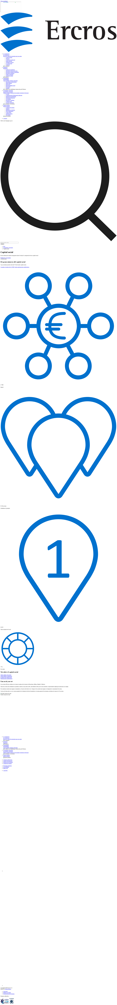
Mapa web (5, 768)
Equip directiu (9, 61)
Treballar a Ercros (10, 62)
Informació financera (10, 97)
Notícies (7, 108)
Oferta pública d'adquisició (6, 676)
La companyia (6, 53)
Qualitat (7, 88)
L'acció (7, 94)
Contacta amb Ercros (7, 759)
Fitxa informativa (9, 111)
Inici (4, 246)
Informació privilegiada (11, 96)
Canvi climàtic (6, 80)
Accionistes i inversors (8, 90)
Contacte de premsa (10, 107)
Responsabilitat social (10, 85)
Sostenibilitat (6, 78)
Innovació (8, 84)
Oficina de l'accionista (15, 93)
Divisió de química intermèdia (12, 72)
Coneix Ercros (9, 57)
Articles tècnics (9, 113)
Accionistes (8, 99)
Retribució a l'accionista (6, 257)
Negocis (7, 58)
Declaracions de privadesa (8, 993)
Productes (5, 67)
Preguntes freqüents (7, 765)
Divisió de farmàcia (10, 73)
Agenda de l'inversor (24, 93)
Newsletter (8, 115)
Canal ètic (5, 770)
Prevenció (8, 86)
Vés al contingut (4, 1)
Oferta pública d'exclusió (6, 675)
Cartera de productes (10, 69)
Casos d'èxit (8, 112)
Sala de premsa (6, 105)
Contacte (8, 64)
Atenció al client (9, 75)
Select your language (5, 120)
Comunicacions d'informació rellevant (14, 95)
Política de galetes (7, 992)
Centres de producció (10, 60)
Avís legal (5, 991)
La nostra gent (9, 63)
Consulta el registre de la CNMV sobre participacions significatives (15, 267)
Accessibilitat (6, 767)
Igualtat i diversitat (14, 80)
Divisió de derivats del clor (11, 71)
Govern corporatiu (10, 102)
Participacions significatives (6, 678)
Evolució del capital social (6, 677)
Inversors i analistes (10, 100)
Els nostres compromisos (11, 82)
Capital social (9, 101)
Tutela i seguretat (9, 74)
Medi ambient (9, 83)
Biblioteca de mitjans (10, 110)
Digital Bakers (8, 989)
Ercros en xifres (6, 56)
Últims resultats (6, 93)
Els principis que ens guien (16, 56)
